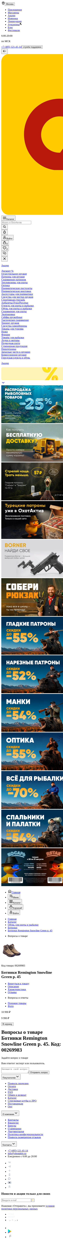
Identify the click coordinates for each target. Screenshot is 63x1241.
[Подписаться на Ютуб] (9, 1183)
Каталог (10, 219)
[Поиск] (4, 227)
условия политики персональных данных (27, 1207)
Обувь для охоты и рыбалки (23, 924)
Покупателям (9, 1078)
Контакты (7, 1145)
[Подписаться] (33, 1200)
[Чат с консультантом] (4, 253)
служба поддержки (32, 47)
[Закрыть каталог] (4, 259)
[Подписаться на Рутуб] (9, 1187)
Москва (9, 4)
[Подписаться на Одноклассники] (9, 1175)
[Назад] (4, 51)
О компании (8, 1114)
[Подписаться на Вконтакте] (9, 1163)
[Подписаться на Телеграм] (9, 1167)
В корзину (7, 1024)
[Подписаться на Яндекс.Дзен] (9, 1171)
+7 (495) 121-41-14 (11, 46)
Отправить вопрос (39, 1072)
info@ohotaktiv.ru (17, 1153)
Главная (16, 892)
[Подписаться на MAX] (9, 1179)
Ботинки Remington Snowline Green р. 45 (30, 930)
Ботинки (12, 927)
